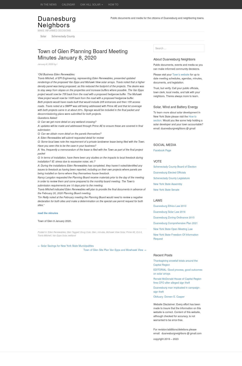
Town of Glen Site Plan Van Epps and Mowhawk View (114, 250)
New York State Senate (166, 189)
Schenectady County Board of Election (174, 166)
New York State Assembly (167, 184)
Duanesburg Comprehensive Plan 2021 (175, 223)
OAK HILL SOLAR (90, 4)
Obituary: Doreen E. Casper (169, 296)
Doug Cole (85, 231)
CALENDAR (68, 4)
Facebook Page (162, 150)
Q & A (139, 231)
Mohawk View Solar (115, 231)
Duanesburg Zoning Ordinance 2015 (174, 217)
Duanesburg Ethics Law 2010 (169, 206)
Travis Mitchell (44, 235)
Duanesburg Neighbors (57, 21)
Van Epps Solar (59, 235)
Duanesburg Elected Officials (169, 172)
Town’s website (180, 74)
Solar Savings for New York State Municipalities (66, 245)
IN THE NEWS (48, 4)
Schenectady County (63, 36)
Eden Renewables (57, 231)
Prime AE (130, 231)
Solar (43, 36)
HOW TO (113, 4)
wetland (72, 235)
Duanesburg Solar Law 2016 (169, 211)
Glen (69, 231)
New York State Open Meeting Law (173, 229)
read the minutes (48, 213)
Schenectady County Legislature (171, 178)
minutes (101, 231)
